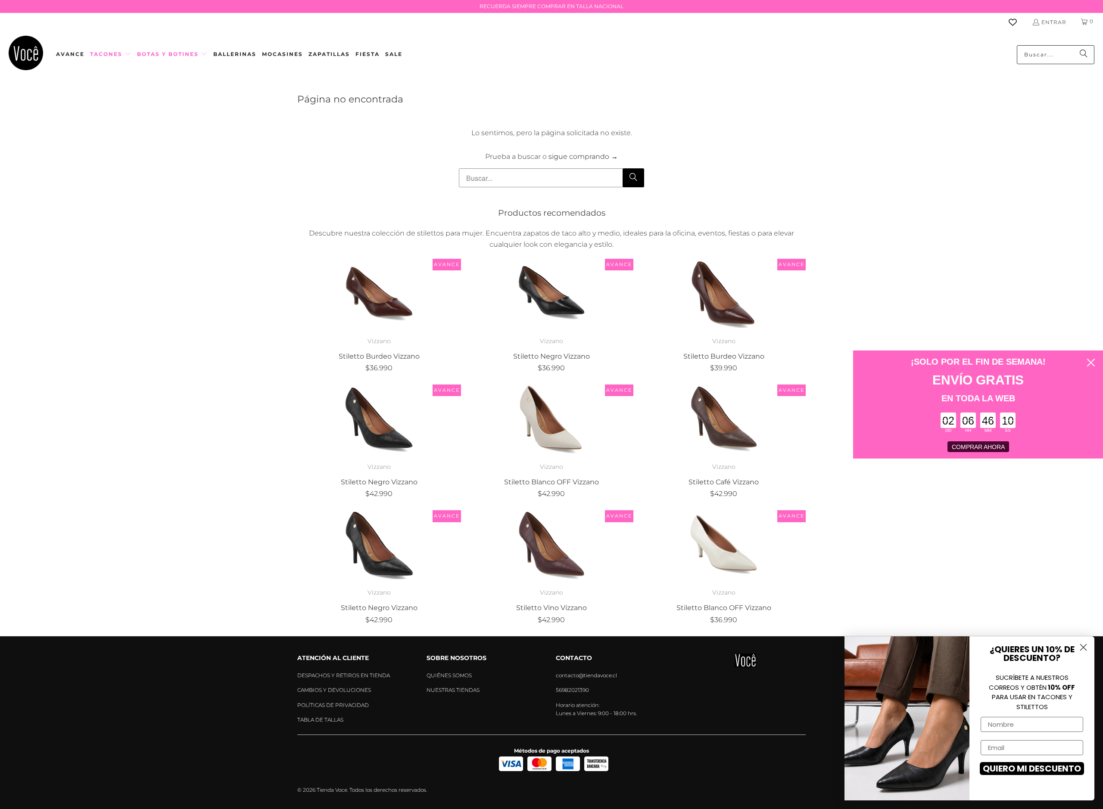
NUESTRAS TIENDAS (453, 690)
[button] (110, 54)
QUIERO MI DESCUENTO (1032, 769)
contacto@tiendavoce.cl (586, 675)
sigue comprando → (583, 156)
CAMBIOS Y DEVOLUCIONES (334, 690)
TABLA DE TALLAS (320, 719)
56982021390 (572, 690)
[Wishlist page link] (1018, 22)
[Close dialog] (1091, 362)
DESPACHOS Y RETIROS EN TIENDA (343, 675)
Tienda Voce (332, 790)
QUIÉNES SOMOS (449, 675)
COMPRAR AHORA (978, 446)
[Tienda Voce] (26, 54)
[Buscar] (1083, 54)
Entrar (1053, 22)
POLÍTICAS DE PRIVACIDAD (333, 705)
